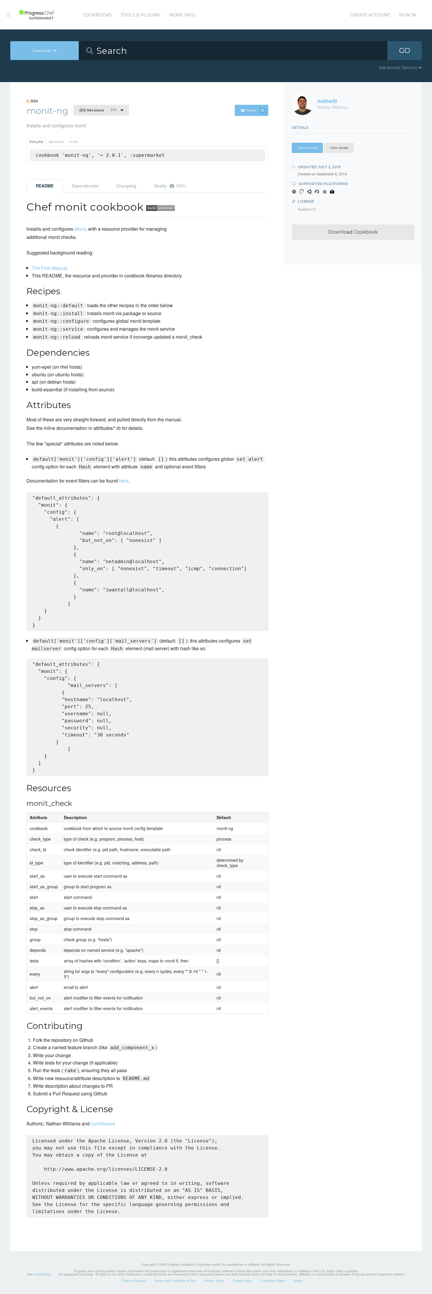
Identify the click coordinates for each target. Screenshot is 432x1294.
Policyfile (36, 142)
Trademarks (42, 1274)
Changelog (126, 186)
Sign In (407, 15)
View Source (307, 148)
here (123, 480)
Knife (73, 142)
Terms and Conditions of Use (175, 1280)
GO (404, 50)
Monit (80, 228)
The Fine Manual (49, 268)
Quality (170, 186)
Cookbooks (97, 15)
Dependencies (85, 186)
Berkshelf (56, 142)
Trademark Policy (272, 1280)
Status (298, 1280)
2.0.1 (98, 110)
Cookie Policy (242, 1280)
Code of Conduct (134, 1280)
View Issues (339, 148)
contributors (103, 1123)
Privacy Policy (214, 1280)
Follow (255, 110)
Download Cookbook (353, 232)
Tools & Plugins (140, 15)
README (44, 186)
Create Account (370, 15)
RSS (34, 101)
